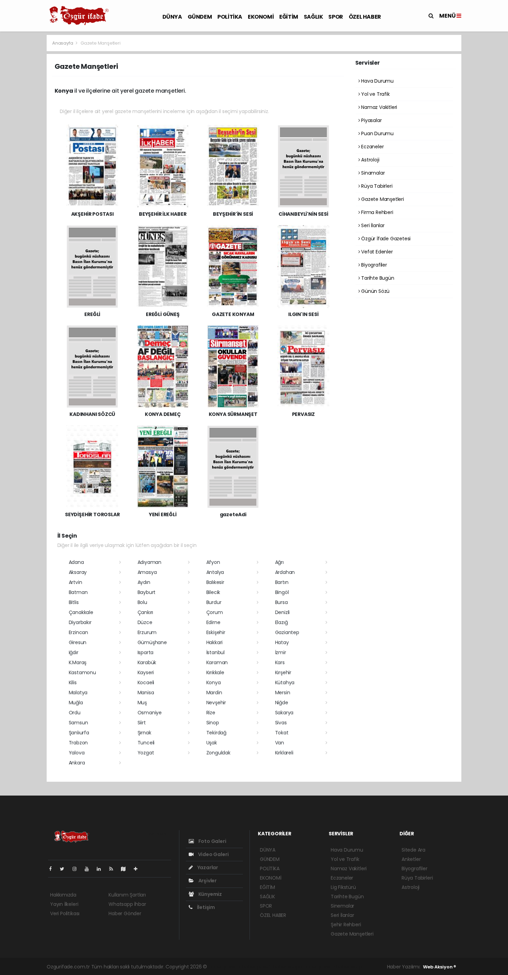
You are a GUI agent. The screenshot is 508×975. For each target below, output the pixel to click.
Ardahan (285, 572)
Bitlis (74, 602)
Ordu (75, 712)
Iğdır (73, 652)
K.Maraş (78, 662)
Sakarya (284, 712)
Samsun (78, 722)
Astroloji (369, 159)
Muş (142, 702)
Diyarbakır (80, 622)
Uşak (211, 742)
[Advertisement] (486, 138)
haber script (350, 966)
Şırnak (144, 732)
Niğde (281, 702)
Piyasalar (371, 120)
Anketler (411, 859)
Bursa (281, 602)
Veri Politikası (64, 913)
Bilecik (213, 592)
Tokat (282, 732)
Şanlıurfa (79, 732)
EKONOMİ (261, 17)
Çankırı (145, 612)
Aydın (144, 582)
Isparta (146, 652)
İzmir (280, 652)
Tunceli (146, 742)
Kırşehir (283, 672)
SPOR (335, 17)
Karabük (147, 662)
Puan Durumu (377, 133)
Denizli (282, 612)
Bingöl (282, 592)
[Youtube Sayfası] (89, 868)
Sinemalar (342, 905)
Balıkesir (215, 582)
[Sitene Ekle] (138, 868)
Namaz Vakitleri (378, 107)
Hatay (282, 642)
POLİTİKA (229, 17)
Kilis (73, 682)
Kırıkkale (215, 672)
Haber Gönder (125, 913)
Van (279, 742)
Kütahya (285, 682)
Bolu (142, 602)
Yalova (77, 752)
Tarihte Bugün (377, 278)
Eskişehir (215, 632)
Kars (280, 662)
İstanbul (215, 652)
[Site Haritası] (126, 868)
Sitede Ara (413, 849)
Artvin (75, 582)
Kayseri (146, 672)
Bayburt (147, 592)
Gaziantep (287, 632)
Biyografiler (373, 264)
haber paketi (257, 966)
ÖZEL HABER (365, 17)
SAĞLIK (313, 17)
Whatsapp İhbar (127, 904)
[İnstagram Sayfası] (77, 868)
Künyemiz (209, 894)
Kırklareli (284, 752)
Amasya (147, 572)
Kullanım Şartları (127, 894)
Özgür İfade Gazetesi (385, 238)
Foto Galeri (211, 841)
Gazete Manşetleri (382, 199)
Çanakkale (81, 612)
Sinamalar (372, 172)
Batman (78, 592)
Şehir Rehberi (346, 924)
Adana (76, 562)
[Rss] (114, 868)
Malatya (78, 692)
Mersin (282, 692)
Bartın (282, 582)
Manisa (146, 692)
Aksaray (78, 572)
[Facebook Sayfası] (53, 868)
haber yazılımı (224, 966)
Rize (210, 712)
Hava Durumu (377, 80)
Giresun (78, 642)
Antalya (215, 572)
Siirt (142, 722)
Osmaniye (150, 712)
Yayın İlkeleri (64, 904)
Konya (213, 682)
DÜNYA (172, 17)
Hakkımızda (63, 894)
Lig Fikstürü (343, 887)
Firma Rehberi (376, 212)
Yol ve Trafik (374, 94)
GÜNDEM (200, 17)
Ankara (77, 762)
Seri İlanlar (372, 225)
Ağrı (279, 562)
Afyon (213, 562)
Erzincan (78, 632)
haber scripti (287, 966)
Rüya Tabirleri (376, 186)
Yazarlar (207, 867)
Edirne (213, 622)
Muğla (76, 702)
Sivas (281, 722)
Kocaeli (146, 682)
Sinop (212, 722)
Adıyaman (149, 562)
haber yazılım (319, 966)
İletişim (205, 907)
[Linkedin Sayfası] (101, 868)
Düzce (145, 622)
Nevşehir (216, 702)
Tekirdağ (216, 732)
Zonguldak (218, 752)
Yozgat (146, 752)
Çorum (214, 612)
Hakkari (214, 642)
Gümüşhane (152, 642)
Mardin (214, 692)
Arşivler (207, 880)
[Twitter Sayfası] (65, 868)
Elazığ (281, 622)
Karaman (217, 662)
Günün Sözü (374, 291)
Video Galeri (212, 854)
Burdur (214, 602)
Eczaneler (372, 146)
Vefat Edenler (376, 251)
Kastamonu (82, 672)
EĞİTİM (288, 17)
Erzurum (147, 632)
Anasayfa (63, 43)
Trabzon (78, 742)
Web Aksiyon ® (439, 967)
